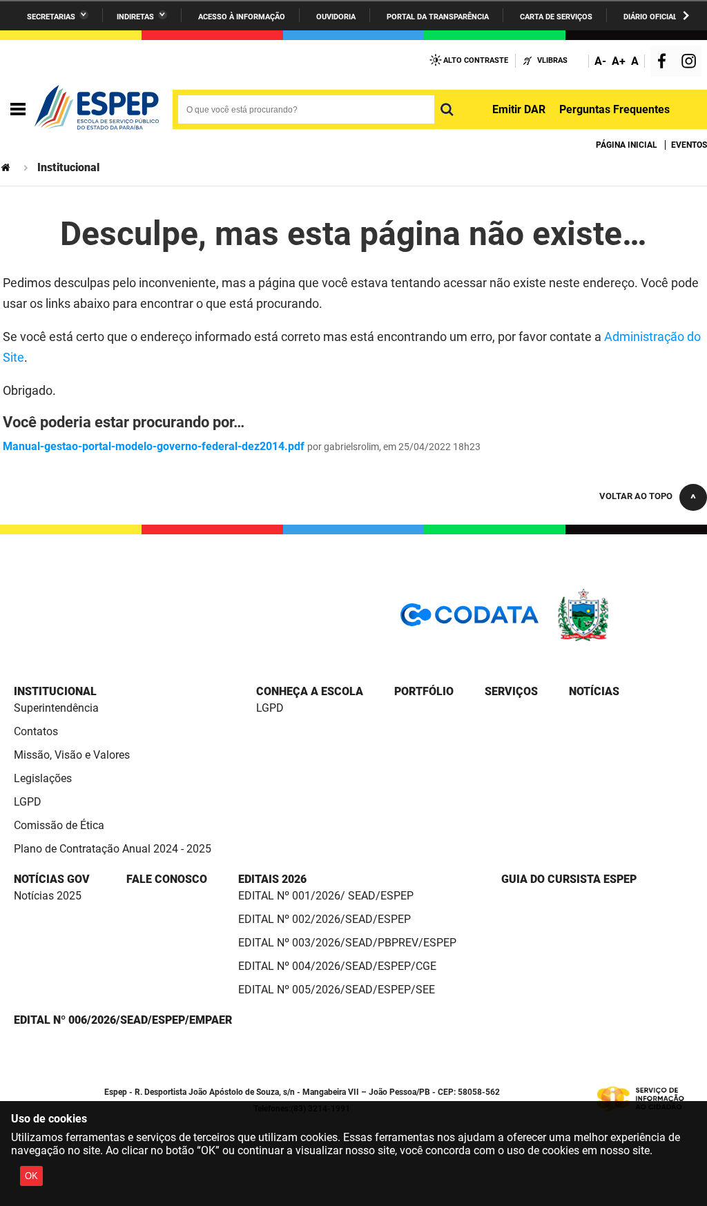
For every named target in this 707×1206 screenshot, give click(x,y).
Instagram (690, 62)
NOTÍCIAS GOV (52, 879)
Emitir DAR (518, 109)
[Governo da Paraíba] (624, 638)
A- (600, 61)
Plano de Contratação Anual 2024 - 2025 (112, 848)
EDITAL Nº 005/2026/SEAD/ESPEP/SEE (336, 989)
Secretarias (51, 16)
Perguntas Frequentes (614, 109)
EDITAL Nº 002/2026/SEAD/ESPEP (324, 919)
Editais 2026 (272, 879)
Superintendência (56, 707)
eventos (689, 145)
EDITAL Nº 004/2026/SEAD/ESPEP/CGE (337, 966)
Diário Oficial (650, 16)
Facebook (665, 62)
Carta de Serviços (556, 16)
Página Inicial (626, 145)
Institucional (55, 691)
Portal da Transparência (438, 16)
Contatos (36, 731)
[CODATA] (469, 619)
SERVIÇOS (511, 691)
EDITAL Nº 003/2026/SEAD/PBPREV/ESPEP (347, 942)
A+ (619, 61)
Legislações (43, 778)
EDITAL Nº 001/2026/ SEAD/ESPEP (326, 895)
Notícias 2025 (47, 895)
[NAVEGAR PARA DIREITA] (686, 15)
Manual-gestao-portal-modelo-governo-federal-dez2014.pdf (153, 446)
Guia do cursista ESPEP (569, 879)
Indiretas (135, 16)
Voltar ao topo (635, 496)
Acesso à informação (241, 16)
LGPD (27, 801)
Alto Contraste (475, 60)
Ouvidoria (336, 16)
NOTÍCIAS (594, 691)
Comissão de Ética (59, 825)
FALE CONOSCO (166, 879)
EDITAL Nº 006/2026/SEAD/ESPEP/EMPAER (123, 1020)
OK (31, 1176)
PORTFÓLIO (424, 691)
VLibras (552, 60)
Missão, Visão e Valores (72, 754)
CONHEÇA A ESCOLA (309, 691)
